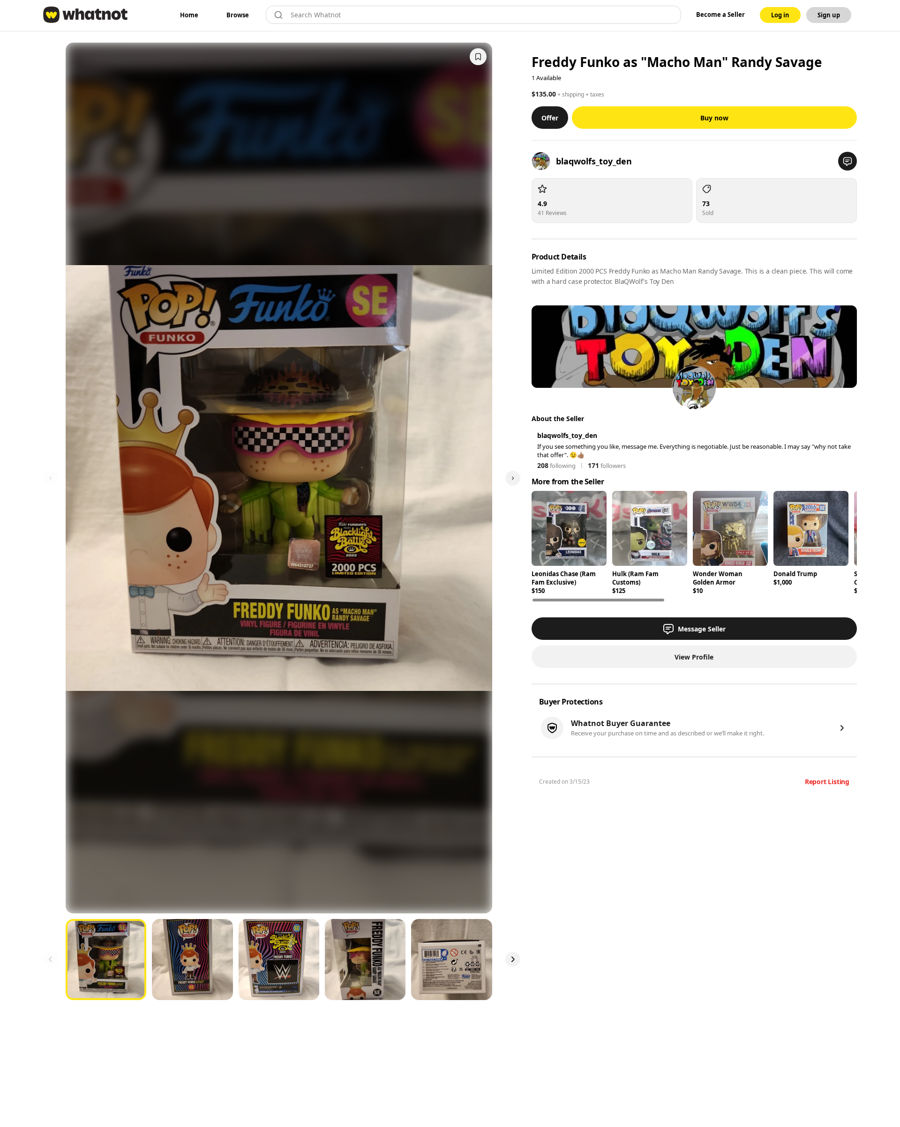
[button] (847, 161)
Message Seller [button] (702, 628)
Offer (549, 117)
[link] (189, 15)
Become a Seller (720, 14)
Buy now (714, 117)
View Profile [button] (694, 656)
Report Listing (827, 781)
